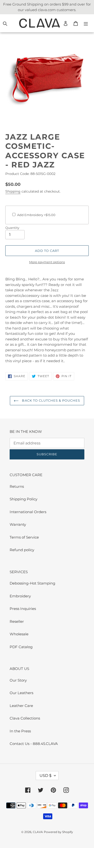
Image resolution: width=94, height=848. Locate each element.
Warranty (18, 524)
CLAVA (38, 832)
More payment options (47, 262)
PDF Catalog (21, 647)
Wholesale (19, 634)
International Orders (28, 512)
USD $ (46, 775)
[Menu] (86, 23)
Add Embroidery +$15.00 (36, 215)
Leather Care (21, 705)
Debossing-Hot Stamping (32, 583)
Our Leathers (21, 692)
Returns (17, 486)
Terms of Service (24, 537)
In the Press (20, 731)
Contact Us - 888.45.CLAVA (34, 743)
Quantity (12, 228)
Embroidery (20, 596)
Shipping (12, 191)
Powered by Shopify (58, 832)
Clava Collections (25, 718)
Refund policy (22, 550)
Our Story (18, 680)
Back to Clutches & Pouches (50, 400)
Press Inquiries (23, 608)
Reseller (17, 621)
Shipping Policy (23, 499)
